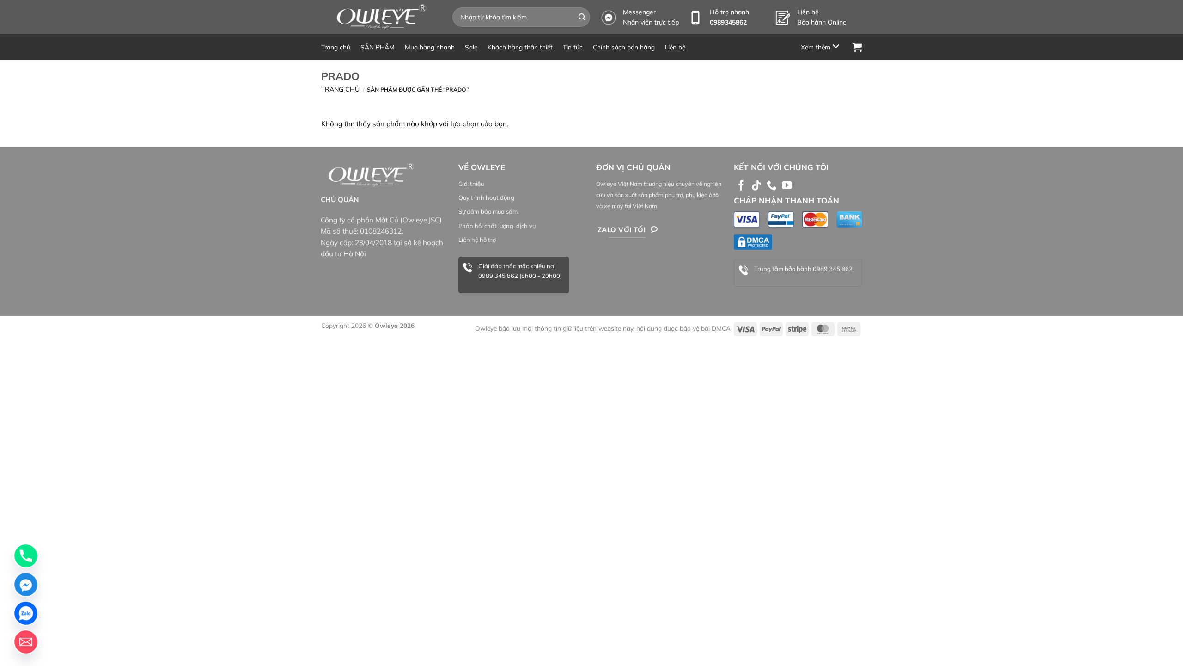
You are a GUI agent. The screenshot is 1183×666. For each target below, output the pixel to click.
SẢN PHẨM (377, 47)
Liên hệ (675, 47)
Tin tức (573, 47)
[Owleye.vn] (380, 17)
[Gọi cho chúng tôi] (772, 186)
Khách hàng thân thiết (520, 47)
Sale (471, 47)
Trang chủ (335, 47)
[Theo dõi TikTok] (756, 186)
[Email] (25, 641)
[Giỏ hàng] (857, 47)
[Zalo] (25, 613)
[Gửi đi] (582, 17)
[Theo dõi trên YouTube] (787, 186)
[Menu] (821, 47)
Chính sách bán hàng (624, 47)
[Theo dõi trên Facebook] (741, 186)
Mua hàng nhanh (430, 47)
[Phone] (25, 555)
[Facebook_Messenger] (25, 584)
